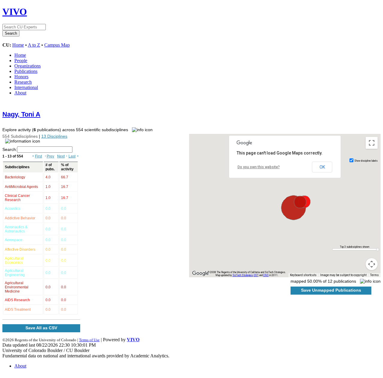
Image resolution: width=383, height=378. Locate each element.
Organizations (27, 65)
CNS (266, 275)
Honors (21, 76)
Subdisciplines (17, 167)
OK (322, 167)
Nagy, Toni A (21, 114)
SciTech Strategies (242, 275)
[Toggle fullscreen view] (372, 143)
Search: (9, 149)
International (26, 87)
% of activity (67, 167)
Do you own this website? (259, 167)
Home (18, 45)
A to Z (34, 45)
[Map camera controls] (372, 264)
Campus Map (57, 45)
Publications (25, 71)
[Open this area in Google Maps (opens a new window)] (200, 273)
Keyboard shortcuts (303, 275)
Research (23, 82)
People (20, 60)
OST (256, 275)
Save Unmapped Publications (331, 290)
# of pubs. (50, 167)
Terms (374, 275)
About (20, 92)
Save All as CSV (41, 327)
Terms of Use (89, 340)
